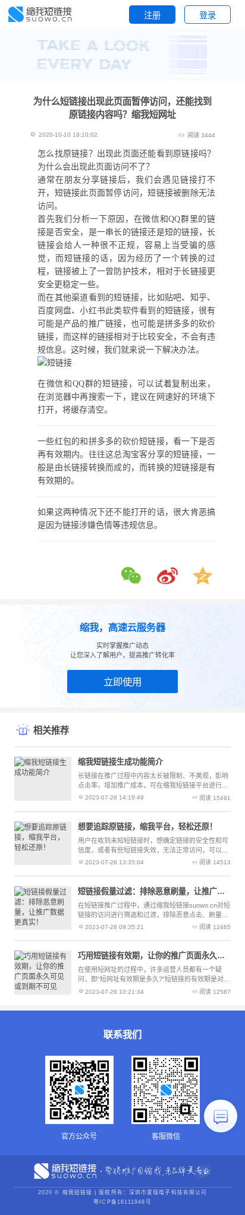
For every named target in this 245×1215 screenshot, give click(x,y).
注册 (152, 15)
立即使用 (122, 681)
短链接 (126, 297)
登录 (207, 15)
